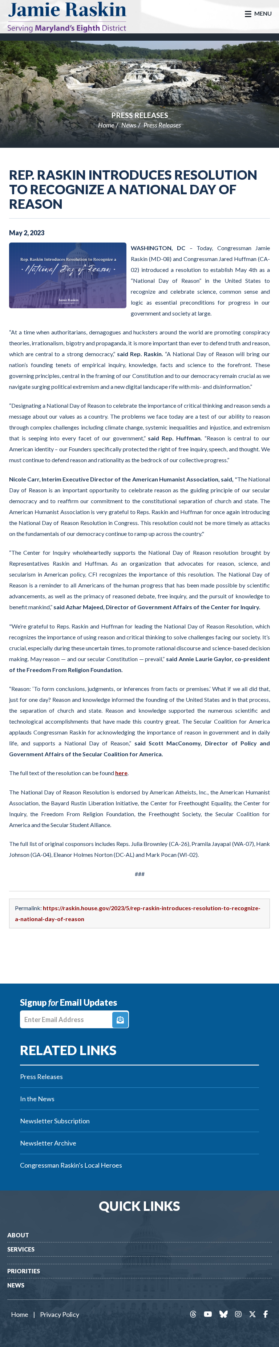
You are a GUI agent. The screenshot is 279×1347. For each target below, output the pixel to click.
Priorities (23, 1270)
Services (21, 1249)
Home (106, 125)
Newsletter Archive (48, 1143)
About (18, 1235)
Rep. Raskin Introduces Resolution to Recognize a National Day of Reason (133, 189)
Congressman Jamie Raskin (74, 16)
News (128, 125)
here (121, 772)
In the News (37, 1099)
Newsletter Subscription (55, 1121)
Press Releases (139, 115)
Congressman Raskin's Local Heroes (71, 1165)
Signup (120, 1020)
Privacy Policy (59, 1314)
